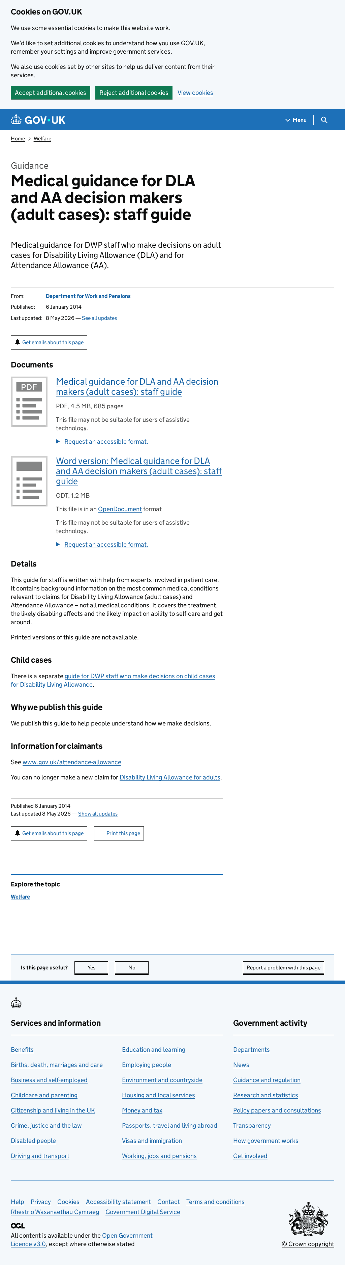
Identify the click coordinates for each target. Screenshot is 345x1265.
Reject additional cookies (133, 93)
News (241, 1065)
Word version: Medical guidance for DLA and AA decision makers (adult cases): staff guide (139, 471)
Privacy (41, 1202)
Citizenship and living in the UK (53, 1110)
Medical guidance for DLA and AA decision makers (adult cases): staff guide (137, 386)
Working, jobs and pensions (159, 1156)
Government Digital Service (142, 1212)
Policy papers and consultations (277, 1110)
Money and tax (142, 1110)
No (138, 967)
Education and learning (153, 1049)
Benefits (22, 1049)
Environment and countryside (162, 1080)
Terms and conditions (215, 1202)
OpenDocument (120, 509)
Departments (251, 1049)
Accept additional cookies (50, 93)
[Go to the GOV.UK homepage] (38, 120)
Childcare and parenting (44, 1095)
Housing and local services (158, 1095)
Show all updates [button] (98, 813)
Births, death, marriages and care (57, 1065)
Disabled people (33, 1141)
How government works (266, 1141)
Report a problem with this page (283, 967)
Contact (168, 1202)
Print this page (123, 833)
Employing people (146, 1065)
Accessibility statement (118, 1202)
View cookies (195, 92)
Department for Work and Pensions (88, 296)
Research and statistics (265, 1095)
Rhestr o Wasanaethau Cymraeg (55, 1212)
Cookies (68, 1202)
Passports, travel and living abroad (169, 1125)
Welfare (42, 138)
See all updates (99, 318)
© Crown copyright (308, 1244)
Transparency (252, 1125)
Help (17, 1202)
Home (18, 138)
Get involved (250, 1156)
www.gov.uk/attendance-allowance (72, 762)
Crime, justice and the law (46, 1125)
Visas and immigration (152, 1141)
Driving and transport (40, 1156)
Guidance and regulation (267, 1080)
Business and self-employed (49, 1080)
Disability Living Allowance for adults (170, 777)
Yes (98, 967)
